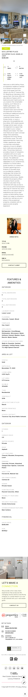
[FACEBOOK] (5, 668)
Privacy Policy (21, 687)
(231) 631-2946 (6, 249)
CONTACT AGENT (14, 265)
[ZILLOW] (14, 668)
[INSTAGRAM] (10, 668)
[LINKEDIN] (18, 668)
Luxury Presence (14, 678)
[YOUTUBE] (22, 668)
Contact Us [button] (14, 605)
